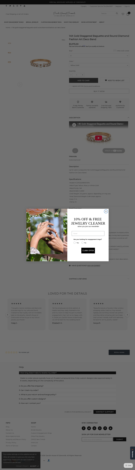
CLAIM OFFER (88, 250)
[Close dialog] (106, 211)
